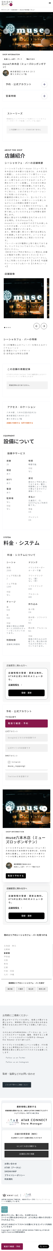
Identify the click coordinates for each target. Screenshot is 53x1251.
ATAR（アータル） (13, 1167)
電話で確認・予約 (12, 1246)
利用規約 (9, 1179)
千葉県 (20, 989)
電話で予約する (16, 876)
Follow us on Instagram (17, 1062)
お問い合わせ (11, 1164)
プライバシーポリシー (15, 1175)
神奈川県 (42, 989)
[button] (50, 3)
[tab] (26, 946)
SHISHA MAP (11, 1171)
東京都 (10, 989)
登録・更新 (26, 693)
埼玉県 (30, 989)
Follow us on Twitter (15, 1058)
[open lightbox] (24, 298)
